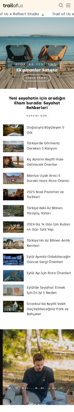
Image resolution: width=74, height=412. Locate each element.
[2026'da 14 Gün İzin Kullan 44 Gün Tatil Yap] (13, 227)
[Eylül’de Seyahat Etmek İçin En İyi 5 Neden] (13, 290)
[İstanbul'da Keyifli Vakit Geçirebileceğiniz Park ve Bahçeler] (13, 306)
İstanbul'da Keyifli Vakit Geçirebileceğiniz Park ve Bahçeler (48, 309)
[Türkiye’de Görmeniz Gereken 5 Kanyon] (13, 146)
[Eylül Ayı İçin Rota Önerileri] (13, 275)
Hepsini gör (37, 116)
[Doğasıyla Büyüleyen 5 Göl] (13, 130)
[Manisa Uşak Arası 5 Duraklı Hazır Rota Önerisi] (13, 178)
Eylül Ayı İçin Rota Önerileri (49, 273)
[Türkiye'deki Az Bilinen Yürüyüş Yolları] (13, 210)
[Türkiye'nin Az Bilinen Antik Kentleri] (13, 243)
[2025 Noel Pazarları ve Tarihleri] (13, 194)
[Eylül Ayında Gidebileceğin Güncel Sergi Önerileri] (13, 259)
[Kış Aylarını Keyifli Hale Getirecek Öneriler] (13, 162)
